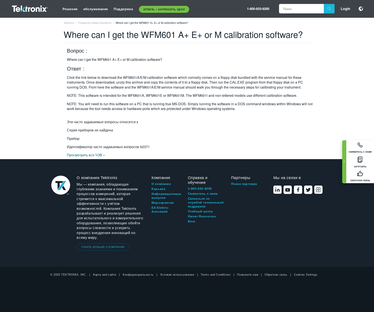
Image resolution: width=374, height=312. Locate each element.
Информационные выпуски (166, 195)
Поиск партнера (244, 184)
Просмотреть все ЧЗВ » (86, 154)
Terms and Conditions (216, 274)
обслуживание (95, 8)
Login (345, 8)
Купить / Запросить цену (164, 9)
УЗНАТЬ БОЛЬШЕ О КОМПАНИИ (102, 247)
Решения (70, 8)
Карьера (158, 189)
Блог (192, 221)
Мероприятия (163, 202)
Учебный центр (200, 211)
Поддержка (123, 8)
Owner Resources (202, 216)
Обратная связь (276, 274)
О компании (161, 184)
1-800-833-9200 (258, 8)
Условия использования (177, 274)
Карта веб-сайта (104, 274)
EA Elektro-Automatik (160, 209)
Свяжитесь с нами (203, 193)
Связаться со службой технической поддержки (206, 202)
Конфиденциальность (138, 274)
